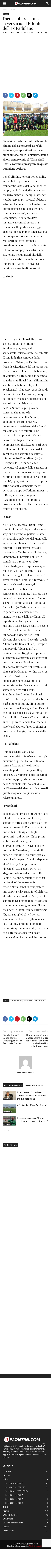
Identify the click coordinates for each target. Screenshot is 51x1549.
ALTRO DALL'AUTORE (34, 1085)
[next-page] (8, 1130)
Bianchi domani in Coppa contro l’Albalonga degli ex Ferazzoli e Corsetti (12, 1039)
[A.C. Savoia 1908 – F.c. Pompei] (9, 1108)
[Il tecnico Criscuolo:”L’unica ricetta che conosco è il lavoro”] (9, 1121)
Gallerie (6, 1479)
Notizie (12, 10)
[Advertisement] (25, 65)
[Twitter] (11, 95)
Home (5, 10)
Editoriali (6, 1475)
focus (6, 1004)
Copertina (6, 1099)
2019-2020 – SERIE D (14, 1499)
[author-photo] (25, 1069)
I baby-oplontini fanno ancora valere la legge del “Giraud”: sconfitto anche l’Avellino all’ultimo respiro (37, 1041)
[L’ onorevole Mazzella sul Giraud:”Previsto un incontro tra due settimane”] (9, 1095)
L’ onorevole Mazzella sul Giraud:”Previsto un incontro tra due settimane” (31, 1095)
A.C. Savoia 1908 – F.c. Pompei (32, 1105)
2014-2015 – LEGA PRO (15, 1487)
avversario (28, 1001)
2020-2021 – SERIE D (14, 1503)
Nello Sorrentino (36, 1546)
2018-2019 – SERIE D (14, 1495)
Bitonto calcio (40, 1001)
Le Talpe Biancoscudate (13, 1522)
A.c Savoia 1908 (16, 1001)
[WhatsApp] (23, 95)
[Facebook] (5, 95)
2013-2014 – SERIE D (14, 1483)
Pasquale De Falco (12, 33)
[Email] (29, 95)
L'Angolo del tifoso (11, 1515)
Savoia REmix (8, 1530)
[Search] (47, 3)
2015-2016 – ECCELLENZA (16, 1491)
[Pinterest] (17, 95)
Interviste (6, 1511)
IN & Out (6, 1507)
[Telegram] (35, 95)
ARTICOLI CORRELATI (13, 1085)
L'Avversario (8, 1519)
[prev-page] (4, 1130)
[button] (4, 3)
